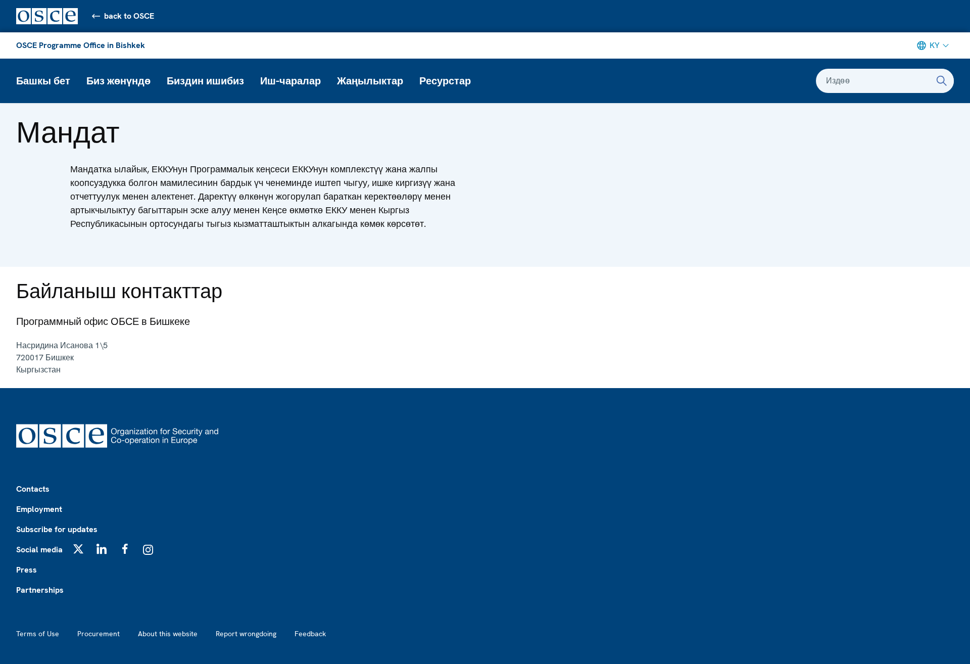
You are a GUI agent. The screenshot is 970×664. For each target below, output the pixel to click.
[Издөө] (942, 81)
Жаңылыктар (370, 80)
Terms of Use (37, 633)
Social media (39, 549)
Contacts (33, 489)
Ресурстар (445, 80)
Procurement (98, 633)
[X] (78, 548)
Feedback (310, 633)
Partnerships (40, 590)
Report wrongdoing (246, 633)
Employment (39, 509)
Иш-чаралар (290, 80)
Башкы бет (43, 80)
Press (26, 569)
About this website (168, 633)
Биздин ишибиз (205, 80)
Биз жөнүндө (118, 80)
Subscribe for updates (57, 529)
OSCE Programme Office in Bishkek (80, 45)
